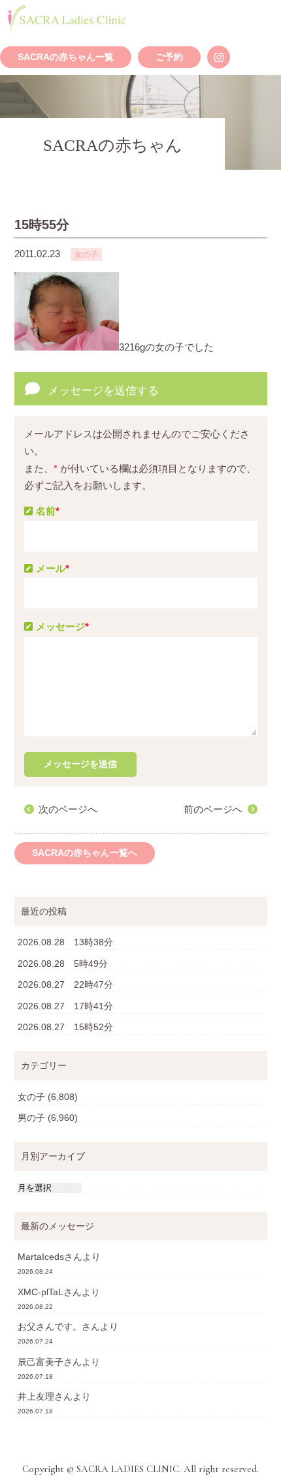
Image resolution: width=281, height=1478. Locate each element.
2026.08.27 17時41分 (65, 1006)
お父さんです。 (50, 1326)
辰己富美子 (40, 1362)
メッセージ (62, 626)
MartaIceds (41, 1256)
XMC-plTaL (40, 1292)
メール (52, 568)
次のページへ (68, 809)
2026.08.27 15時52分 (65, 1027)
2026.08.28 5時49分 (63, 963)
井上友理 (36, 1396)
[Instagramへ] (219, 57)
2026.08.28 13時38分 (65, 942)
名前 (47, 510)
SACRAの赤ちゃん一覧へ (84, 853)
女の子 (31, 1097)
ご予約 (169, 57)
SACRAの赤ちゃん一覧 (66, 57)
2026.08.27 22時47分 (65, 984)
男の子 (31, 1117)
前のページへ (213, 809)
